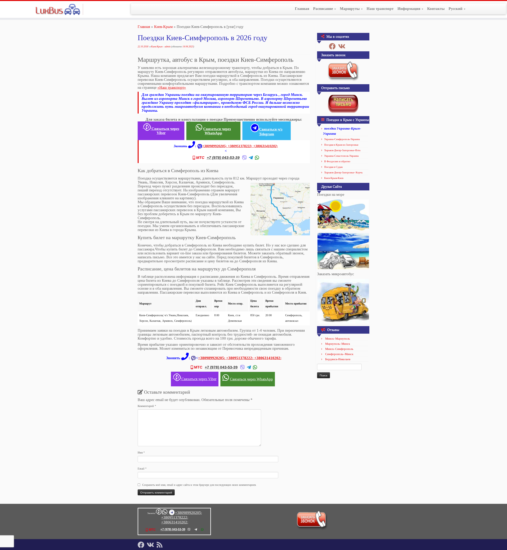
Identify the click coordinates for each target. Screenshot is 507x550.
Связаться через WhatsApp (217, 131)
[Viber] (244, 157)
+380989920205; (215, 146)
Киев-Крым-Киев (333, 178)
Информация (409, 9)
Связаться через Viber (165, 131)
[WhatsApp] (257, 157)
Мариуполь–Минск (337, 343)
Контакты (436, 9)
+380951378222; (240, 146)
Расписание (323, 9)
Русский (456, 9)
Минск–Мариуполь (337, 338)
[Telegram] (251, 157)
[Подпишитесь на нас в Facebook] (333, 46)
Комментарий (147, 406)
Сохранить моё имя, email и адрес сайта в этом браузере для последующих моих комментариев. (199, 484)
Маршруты (350, 9)
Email (142, 468)
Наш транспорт (380, 9)
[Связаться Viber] (159, 513)
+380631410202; (265, 146)
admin (168, 46)
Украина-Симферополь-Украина (342, 139)
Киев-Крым (163, 27)
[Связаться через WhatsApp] (165, 513)
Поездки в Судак (333, 166)
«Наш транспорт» (171, 87)
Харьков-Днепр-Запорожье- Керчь (343, 172)
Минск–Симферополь (339, 348)
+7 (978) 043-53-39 (223, 158)
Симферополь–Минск (339, 354)
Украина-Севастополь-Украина (341, 155)
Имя (141, 452)
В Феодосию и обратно (337, 161)
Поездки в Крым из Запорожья (341, 144)
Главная (302, 9)
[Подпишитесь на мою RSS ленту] (161, 544)
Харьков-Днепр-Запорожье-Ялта (342, 150)
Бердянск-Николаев (337, 359)
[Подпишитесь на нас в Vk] (343, 46)
